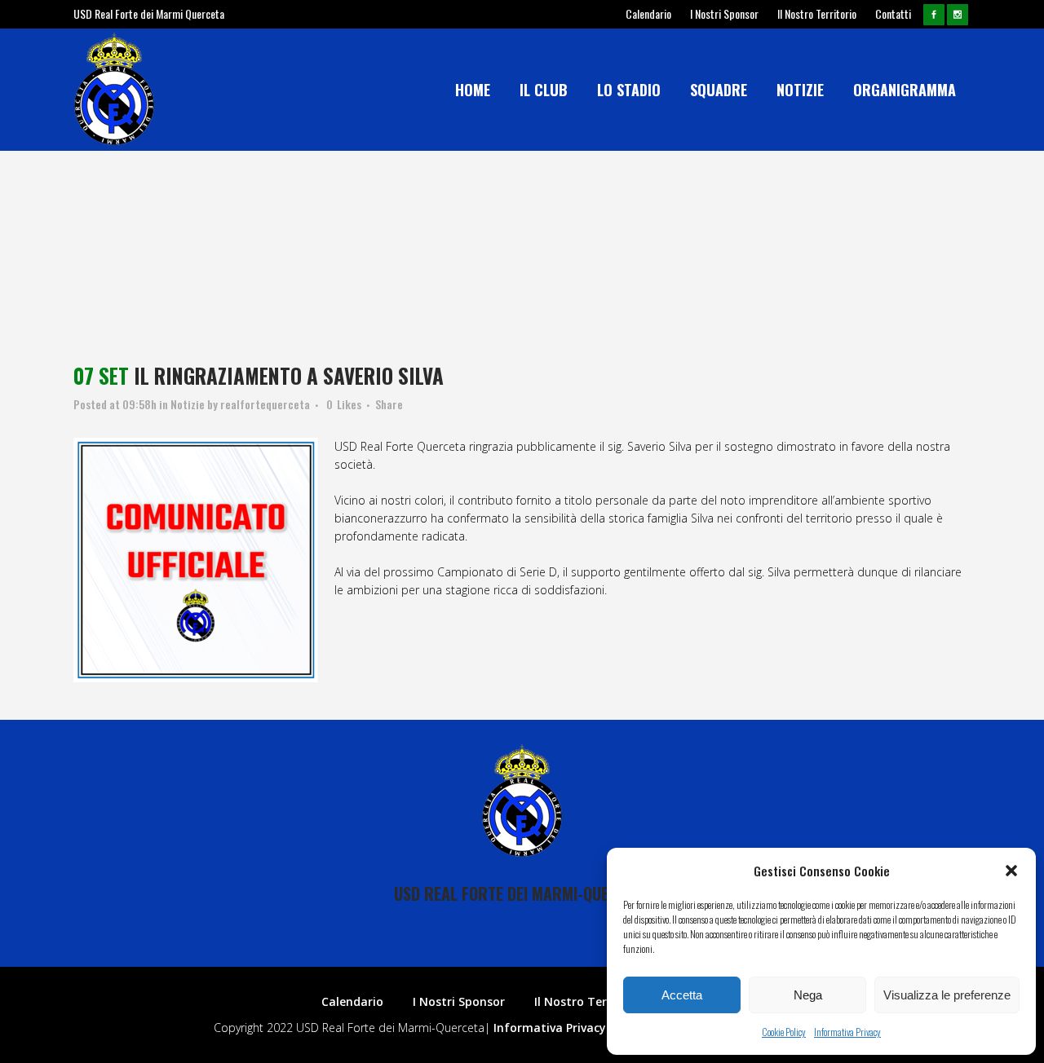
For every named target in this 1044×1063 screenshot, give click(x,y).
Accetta (681, 995)
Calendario (648, 13)
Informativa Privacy (847, 1032)
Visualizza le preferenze (947, 995)
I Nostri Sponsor (724, 13)
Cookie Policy (784, 1032)
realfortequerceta (265, 403)
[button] (1011, 870)
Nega (808, 995)
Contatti (893, 13)
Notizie (187, 403)
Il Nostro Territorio (816, 13)
